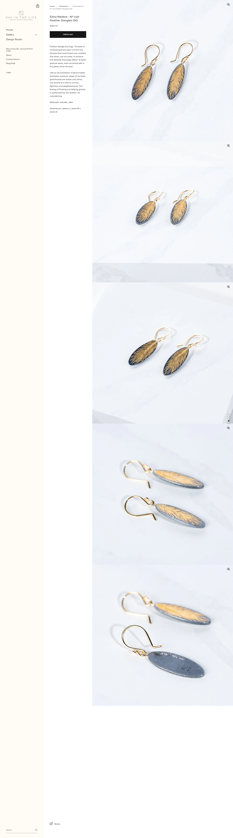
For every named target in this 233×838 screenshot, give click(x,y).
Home (52, 6)
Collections (63, 6)
